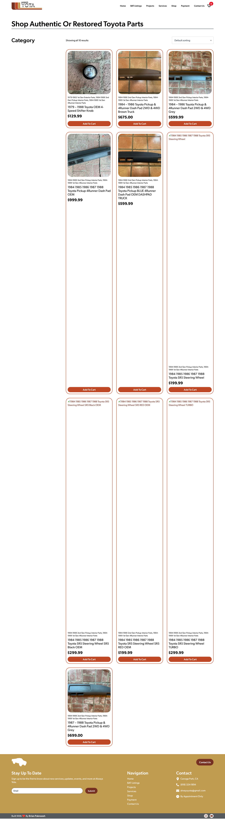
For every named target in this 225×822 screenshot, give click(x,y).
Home (123, 5)
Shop (173, 5)
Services (163, 5)
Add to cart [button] (89, 123)
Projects (150, 5)
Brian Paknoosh (37, 815)
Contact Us (199, 5)
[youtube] (212, 816)
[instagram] (206, 816)
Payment (185, 5)
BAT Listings (136, 5)
